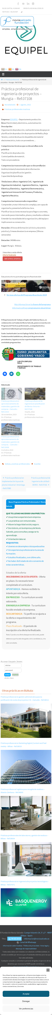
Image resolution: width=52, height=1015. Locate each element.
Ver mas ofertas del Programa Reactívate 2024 (27, 293)
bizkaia (8, 462)
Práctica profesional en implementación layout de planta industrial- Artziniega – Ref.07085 (13, 481)
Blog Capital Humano (11, 8)
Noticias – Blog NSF (10, 12)
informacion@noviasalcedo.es (36, 936)
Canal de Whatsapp (27, 940)
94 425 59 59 (16, 936)
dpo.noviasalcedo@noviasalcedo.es (26, 965)
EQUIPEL (14, 118)
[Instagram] (33, 3)
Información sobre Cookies (12, 944)
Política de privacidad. (31, 944)
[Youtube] (23, 3)
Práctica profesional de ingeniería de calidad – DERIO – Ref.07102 (40, 479)
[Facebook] (18, 3)
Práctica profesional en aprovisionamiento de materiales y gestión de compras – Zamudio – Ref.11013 (10, 405)
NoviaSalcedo (10, 104)
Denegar (26, 1001)
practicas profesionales (20, 462)
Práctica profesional (12, 80)
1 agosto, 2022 (25, 104)
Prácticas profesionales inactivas (17, 108)
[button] (48, 970)
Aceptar (26, 994)
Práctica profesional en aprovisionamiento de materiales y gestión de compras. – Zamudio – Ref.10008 (10, 440)
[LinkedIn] (28, 3)
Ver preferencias (26, 1008)
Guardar (37, 462)
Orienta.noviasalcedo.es (33, 8)
